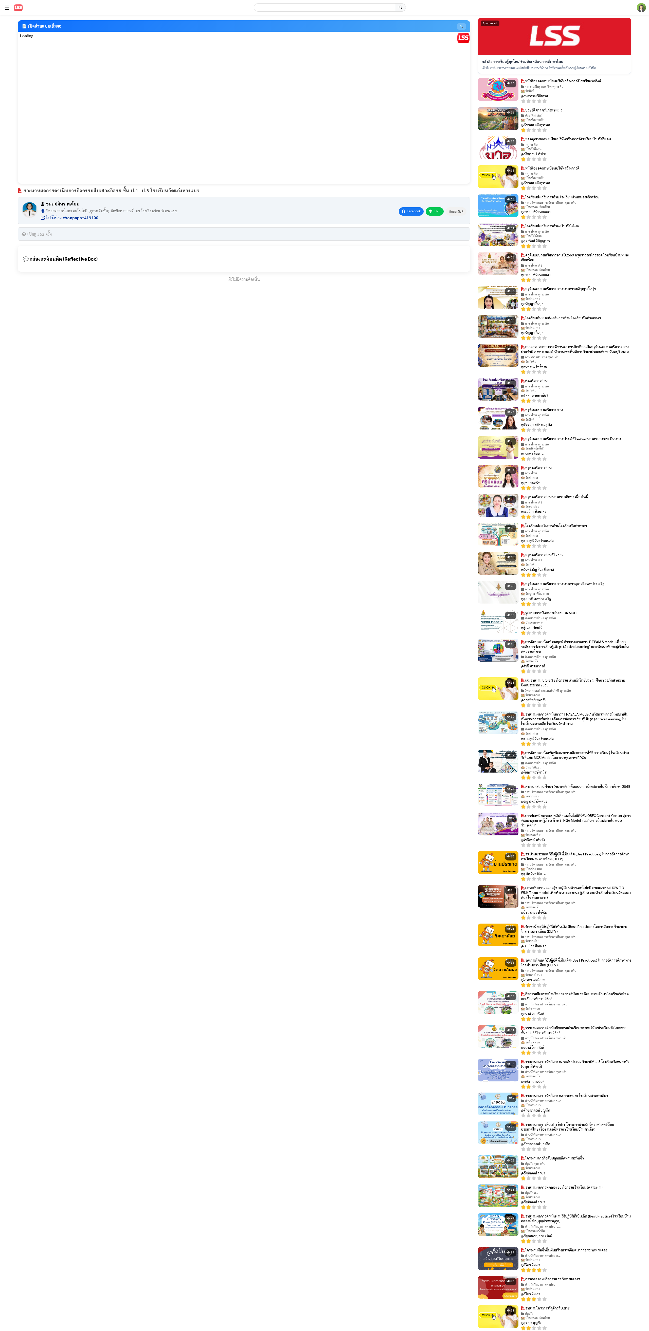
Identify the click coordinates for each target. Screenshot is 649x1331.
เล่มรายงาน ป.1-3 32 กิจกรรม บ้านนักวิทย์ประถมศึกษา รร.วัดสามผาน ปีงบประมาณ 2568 (573, 682)
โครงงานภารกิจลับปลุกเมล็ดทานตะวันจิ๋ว (554, 1158)
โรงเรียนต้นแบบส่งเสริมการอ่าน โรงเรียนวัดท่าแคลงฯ (563, 317)
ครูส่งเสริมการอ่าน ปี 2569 (544, 554)
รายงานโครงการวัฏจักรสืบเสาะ (547, 1308)
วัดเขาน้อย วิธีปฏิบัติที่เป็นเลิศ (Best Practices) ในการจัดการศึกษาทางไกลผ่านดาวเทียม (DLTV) (574, 928)
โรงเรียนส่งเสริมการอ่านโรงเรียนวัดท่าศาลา (556, 525)
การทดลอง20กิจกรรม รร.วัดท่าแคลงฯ (552, 1279)
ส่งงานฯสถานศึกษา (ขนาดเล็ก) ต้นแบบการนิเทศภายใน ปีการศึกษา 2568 (577, 786)
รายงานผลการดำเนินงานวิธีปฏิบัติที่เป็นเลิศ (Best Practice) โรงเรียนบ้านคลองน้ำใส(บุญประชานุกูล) (576, 1218)
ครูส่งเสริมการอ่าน (538, 467)
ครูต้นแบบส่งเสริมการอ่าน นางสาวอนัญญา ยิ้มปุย (560, 288)
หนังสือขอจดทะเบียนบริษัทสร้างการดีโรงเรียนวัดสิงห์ (563, 81)
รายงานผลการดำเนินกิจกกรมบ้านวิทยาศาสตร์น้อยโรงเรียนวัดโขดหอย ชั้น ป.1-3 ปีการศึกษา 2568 (573, 1030)
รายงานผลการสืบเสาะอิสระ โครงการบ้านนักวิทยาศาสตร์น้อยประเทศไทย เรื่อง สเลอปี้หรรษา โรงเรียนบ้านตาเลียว (567, 1126)
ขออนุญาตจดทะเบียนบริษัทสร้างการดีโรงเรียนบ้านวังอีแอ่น (568, 139)
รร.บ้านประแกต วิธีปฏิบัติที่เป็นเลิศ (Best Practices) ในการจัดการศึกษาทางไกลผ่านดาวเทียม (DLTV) (575, 856)
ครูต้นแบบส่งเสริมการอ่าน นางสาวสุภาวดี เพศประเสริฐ (564, 583)
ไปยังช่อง (71, 217)
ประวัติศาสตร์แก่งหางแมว (543, 110)
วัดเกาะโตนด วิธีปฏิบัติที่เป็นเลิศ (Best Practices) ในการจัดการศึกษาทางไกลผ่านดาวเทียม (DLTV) (576, 962)
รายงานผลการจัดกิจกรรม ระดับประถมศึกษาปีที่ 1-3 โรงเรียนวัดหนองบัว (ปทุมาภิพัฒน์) (575, 1063)
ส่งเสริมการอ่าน (536, 380)
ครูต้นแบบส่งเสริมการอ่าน (544, 409)
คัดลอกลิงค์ (456, 211)
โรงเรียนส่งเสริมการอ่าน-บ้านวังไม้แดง (552, 225)
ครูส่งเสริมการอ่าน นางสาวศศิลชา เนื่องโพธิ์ (556, 496)
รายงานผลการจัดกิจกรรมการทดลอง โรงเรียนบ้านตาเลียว (566, 1095)
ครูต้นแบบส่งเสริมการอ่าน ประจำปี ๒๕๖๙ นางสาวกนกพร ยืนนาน (573, 438)
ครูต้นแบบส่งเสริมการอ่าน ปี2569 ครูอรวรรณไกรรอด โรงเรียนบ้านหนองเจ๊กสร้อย (575, 257)
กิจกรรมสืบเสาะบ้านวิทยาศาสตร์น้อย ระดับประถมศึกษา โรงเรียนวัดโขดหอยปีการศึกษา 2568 (575, 996)
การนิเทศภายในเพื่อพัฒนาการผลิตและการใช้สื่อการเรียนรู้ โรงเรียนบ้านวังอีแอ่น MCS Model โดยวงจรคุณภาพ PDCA (575, 755)
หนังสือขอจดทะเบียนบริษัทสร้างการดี (552, 168)
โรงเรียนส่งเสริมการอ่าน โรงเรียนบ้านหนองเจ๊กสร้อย (562, 197)
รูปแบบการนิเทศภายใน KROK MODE (551, 612)
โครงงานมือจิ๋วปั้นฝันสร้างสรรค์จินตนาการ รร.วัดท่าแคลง (566, 1250)
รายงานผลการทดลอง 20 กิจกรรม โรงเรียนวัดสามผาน (564, 1187)
